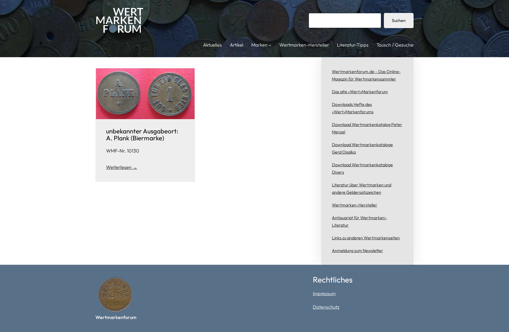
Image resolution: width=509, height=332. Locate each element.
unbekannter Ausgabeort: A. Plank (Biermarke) (142, 135)
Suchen (399, 20)
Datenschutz (326, 307)
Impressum (324, 293)
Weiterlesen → (121, 167)
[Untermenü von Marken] (270, 45)
